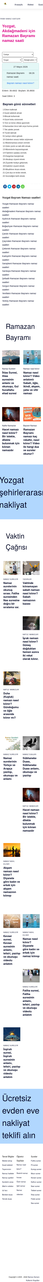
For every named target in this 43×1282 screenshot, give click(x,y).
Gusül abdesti (7, 1165)
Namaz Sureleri (8, 368)
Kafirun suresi (36, 1182)
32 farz (4, 1190)
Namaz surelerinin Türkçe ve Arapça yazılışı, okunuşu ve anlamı (10, 768)
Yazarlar (27, 579)
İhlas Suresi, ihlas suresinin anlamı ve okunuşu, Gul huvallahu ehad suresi (10, 383)
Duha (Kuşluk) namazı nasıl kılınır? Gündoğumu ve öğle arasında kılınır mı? (11, 705)
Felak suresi (35, 1199)
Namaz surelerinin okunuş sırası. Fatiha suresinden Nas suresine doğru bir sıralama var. (11, 595)
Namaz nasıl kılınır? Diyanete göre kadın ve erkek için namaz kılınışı (31, 947)
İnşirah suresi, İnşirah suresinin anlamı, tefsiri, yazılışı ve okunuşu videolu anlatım (11, 1063)
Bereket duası (7, 1194)
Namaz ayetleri (7, 1177)
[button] (19, 4)
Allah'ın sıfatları (7, 1186)
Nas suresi (35, 1203)
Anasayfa (19, 4)
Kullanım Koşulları (32, 1280)
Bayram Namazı (30, 425)
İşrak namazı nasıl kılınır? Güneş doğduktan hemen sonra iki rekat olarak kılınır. (31, 648)
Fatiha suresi (36, 1161)
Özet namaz (21, 1181)
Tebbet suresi (36, 1190)
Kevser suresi (36, 1177)
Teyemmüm (6, 1169)
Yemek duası (7, 1199)
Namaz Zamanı (33, 1277)
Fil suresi (34, 1165)
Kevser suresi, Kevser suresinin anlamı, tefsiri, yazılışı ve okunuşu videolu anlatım (11, 950)
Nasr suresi (35, 1186)
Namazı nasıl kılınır (31, 368)
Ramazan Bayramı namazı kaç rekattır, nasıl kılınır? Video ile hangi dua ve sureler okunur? (31, 441)
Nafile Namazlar (9, 425)
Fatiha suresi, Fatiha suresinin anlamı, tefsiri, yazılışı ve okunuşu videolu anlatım (31, 1002)
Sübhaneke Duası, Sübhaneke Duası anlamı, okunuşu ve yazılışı (31, 766)
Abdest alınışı (7, 1161)
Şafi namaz (21, 1186)
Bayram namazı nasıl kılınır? (20, 83)
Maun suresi (35, 1173)
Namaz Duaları (29, 754)
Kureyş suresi (36, 1169)
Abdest (30, 4)
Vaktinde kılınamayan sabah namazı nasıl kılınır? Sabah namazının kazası (31, 593)
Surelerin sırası (7, 1182)
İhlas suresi (35, 1194)
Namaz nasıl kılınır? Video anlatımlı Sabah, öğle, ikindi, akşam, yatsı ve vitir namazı (31, 383)
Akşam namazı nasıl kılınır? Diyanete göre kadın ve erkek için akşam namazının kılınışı (11, 881)
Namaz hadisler (8, 1173)
